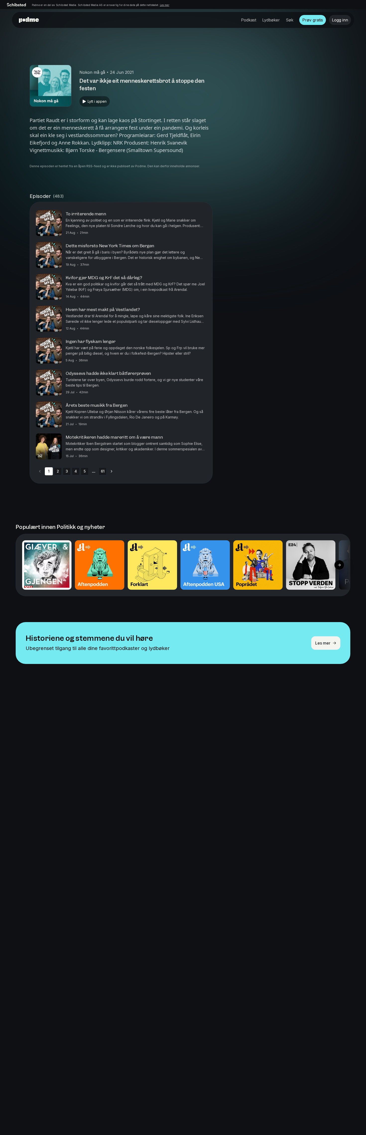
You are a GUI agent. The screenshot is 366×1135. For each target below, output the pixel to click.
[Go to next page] (112, 471)
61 (103, 471)
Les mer (164, 4)
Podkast (248, 19)
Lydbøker (271, 19)
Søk (289, 19)
